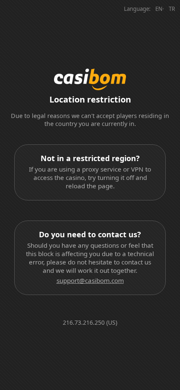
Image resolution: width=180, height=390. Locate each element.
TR (172, 9)
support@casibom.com (90, 280)
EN (158, 9)
